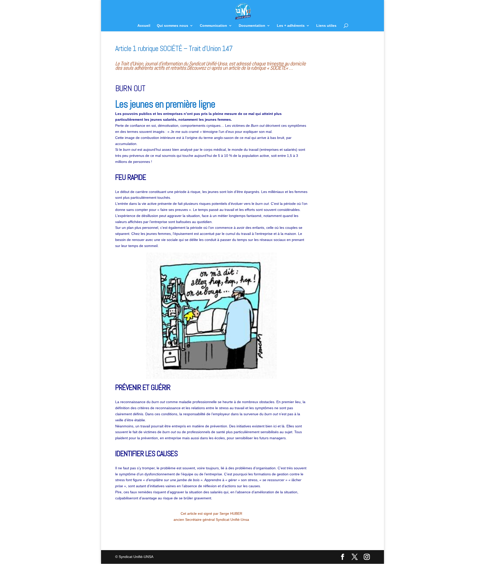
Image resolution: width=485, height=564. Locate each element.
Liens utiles (326, 26)
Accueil (143, 26)
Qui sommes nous (172, 26)
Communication (213, 26)
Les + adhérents (291, 26)
